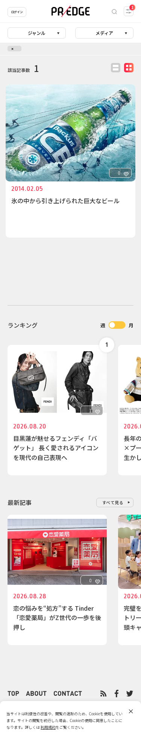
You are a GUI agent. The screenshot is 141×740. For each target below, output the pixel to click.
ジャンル (36, 33)
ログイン (17, 12)
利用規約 (48, 727)
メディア (104, 33)
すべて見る (113, 502)
